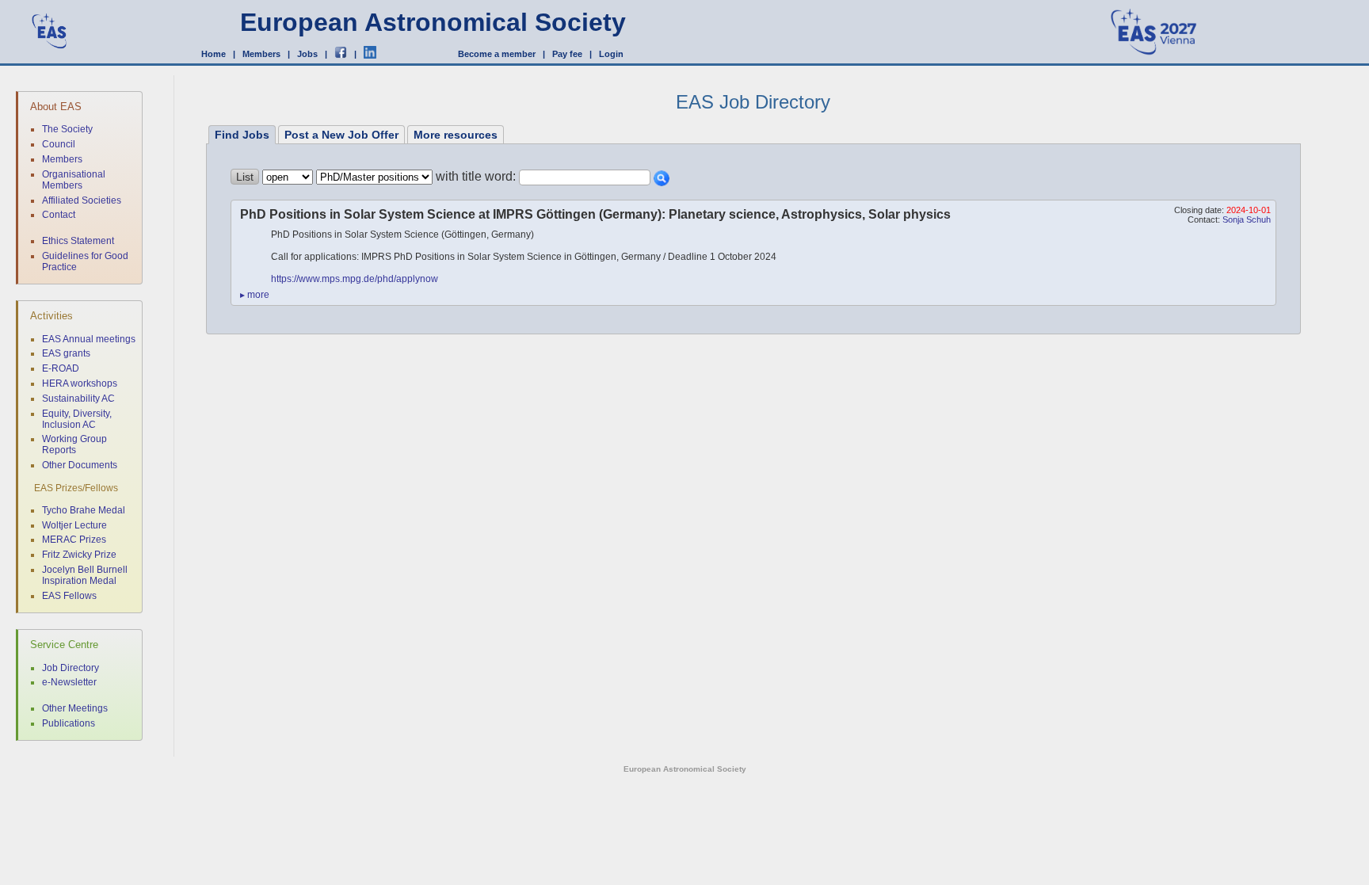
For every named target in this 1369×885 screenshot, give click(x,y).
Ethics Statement (78, 240)
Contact (58, 214)
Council (58, 144)
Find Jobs (242, 134)
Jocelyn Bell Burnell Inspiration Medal (85, 575)
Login (611, 54)
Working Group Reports (74, 444)
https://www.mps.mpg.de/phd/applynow (354, 278)
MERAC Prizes (74, 539)
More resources (456, 134)
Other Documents (79, 465)
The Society (67, 129)
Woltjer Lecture (74, 525)
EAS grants (66, 353)
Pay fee (567, 54)
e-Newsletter (69, 682)
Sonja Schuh (1246, 219)
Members (261, 54)
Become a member (497, 54)
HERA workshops (79, 383)
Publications (68, 723)
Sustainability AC (78, 398)
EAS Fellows (69, 595)
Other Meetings (75, 708)
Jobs (307, 54)
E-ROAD (60, 368)
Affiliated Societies (81, 200)
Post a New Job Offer (341, 134)
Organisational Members (73, 180)
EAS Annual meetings (88, 339)
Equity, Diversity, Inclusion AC (77, 419)
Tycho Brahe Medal (83, 510)
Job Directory (70, 667)
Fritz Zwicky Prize (79, 554)
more (254, 294)
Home (213, 54)
